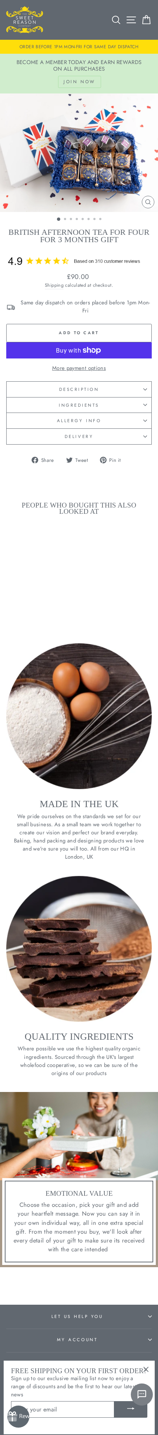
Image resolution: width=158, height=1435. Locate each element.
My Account (77, 1339)
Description (79, 389)
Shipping (54, 285)
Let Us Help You (77, 1316)
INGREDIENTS (79, 405)
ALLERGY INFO (79, 420)
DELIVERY (79, 436)
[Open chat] (142, 1394)
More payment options (79, 368)
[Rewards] (18, 1417)
